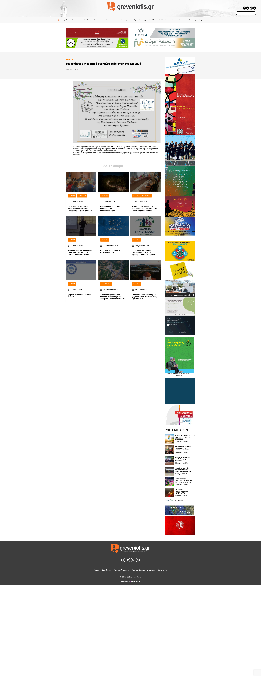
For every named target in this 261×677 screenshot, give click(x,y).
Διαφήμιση (151, 570)
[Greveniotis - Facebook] (244, 8)
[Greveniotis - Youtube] (251, 8)
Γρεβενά (72, 196)
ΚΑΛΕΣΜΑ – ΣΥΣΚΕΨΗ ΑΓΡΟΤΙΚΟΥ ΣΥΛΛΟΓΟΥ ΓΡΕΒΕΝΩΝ (183, 437)
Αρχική (96, 570)
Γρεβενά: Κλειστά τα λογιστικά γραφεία (79, 296)
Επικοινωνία (162, 570)
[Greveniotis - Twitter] (247, 8)
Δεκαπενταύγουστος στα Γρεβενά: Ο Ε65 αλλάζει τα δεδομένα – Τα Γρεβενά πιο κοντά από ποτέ (113, 297)
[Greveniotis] (130, 6)
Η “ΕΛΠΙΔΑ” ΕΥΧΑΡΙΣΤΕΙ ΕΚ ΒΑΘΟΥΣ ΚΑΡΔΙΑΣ (110, 252)
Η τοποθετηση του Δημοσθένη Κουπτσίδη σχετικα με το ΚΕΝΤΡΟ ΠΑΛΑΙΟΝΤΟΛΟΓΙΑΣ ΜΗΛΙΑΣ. (80, 253)
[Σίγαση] (189, 295)
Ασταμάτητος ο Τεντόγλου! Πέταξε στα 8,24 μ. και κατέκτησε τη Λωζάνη (183, 480)
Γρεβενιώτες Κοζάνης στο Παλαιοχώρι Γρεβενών (182, 458)
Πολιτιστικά (106, 284)
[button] (180, 289)
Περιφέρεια (82, 196)
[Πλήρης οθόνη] (193, 295)
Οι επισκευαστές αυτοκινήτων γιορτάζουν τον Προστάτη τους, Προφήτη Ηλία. (144, 297)
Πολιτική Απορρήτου (121, 570)
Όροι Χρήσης (106, 570)
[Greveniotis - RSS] (254, 8)
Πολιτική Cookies (138, 570)
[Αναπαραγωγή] (167, 295)
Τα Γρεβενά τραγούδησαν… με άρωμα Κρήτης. (181, 491)
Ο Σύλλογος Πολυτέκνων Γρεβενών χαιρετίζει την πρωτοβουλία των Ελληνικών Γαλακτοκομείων (143, 253)
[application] (180, 288)
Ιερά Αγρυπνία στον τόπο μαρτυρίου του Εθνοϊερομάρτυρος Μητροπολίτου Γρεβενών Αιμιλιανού (110, 209)
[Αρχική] (59, 20)
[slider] (178, 295)
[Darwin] (135, 581)
